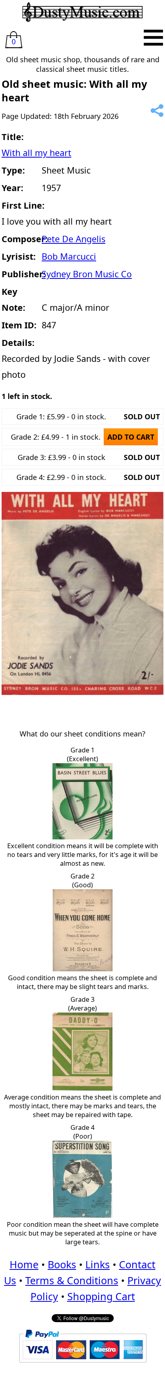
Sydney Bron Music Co (87, 274)
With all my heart (36, 152)
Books (62, 1264)
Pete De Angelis (73, 239)
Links (97, 1264)
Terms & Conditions (71, 1280)
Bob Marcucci (69, 256)
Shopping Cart (101, 1296)
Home (24, 1264)
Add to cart (130, 437)
